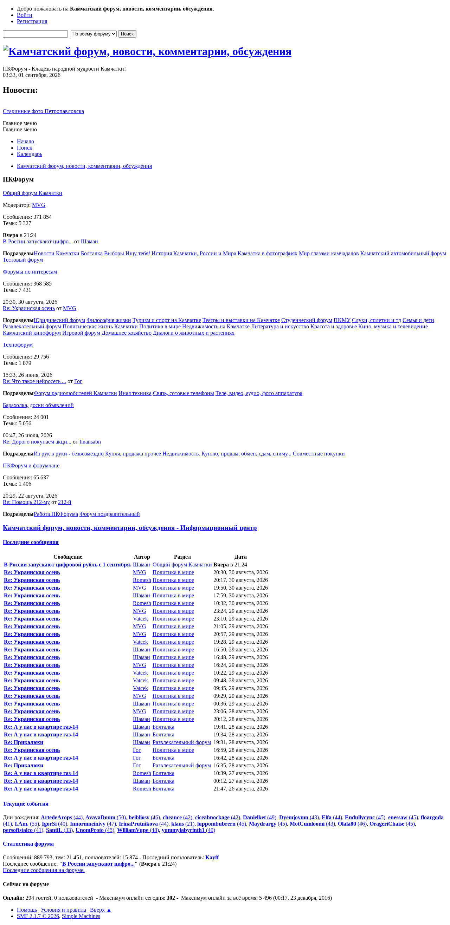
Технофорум (18, 345)
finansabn (90, 442)
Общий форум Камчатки (32, 193)
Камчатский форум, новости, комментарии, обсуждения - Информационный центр (130, 527)
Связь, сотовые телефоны (183, 393)
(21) (182, 824)
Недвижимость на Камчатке (216, 326)
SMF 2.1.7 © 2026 (38, 916)
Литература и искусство (280, 326)
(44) (62, 817)
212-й (64, 502)
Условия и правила (63, 910)
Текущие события (26, 804)
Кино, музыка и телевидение (393, 326)
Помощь (27, 910)
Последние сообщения (31, 542)
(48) (138, 830)
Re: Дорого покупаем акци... (37, 442)
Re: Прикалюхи (23, 742)
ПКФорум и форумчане (31, 465)
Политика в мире (160, 326)
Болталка (92, 253)
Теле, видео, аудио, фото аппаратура (259, 393)
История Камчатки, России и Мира (194, 253)
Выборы (115, 253)
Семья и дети (418, 320)
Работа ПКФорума (56, 514)
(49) (259, 817)
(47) (93, 824)
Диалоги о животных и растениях (193, 333)
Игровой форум (81, 333)
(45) (365, 817)
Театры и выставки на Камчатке (241, 320)
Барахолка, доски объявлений (38, 405)
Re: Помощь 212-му (26, 502)
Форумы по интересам (30, 272)
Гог (78, 381)
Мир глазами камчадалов (329, 253)
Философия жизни (108, 320)
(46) (144, 817)
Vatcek (140, 619)
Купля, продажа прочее (133, 454)
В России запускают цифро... (38, 241)
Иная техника (135, 393)
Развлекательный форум (32, 326)
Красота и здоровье (333, 326)
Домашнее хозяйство (127, 333)
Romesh (142, 580)
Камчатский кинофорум (32, 333)
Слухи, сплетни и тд (376, 320)
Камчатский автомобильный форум (403, 253)
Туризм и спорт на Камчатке (167, 320)
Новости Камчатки (56, 253)
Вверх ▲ (101, 910)
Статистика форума (28, 844)
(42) (177, 817)
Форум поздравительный (109, 514)
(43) (299, 817)
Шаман (89, 241)
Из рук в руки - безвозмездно (69, 454)
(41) (23, 830)
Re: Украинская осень (29, 308)
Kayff (212, 857)
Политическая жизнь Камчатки (100, 326)
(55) (27, 824)
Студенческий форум (306, 320)
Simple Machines (81, 916)
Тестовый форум (23, 260)
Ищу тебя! (138, 253)
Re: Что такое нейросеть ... (34, 381)
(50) (105, 817)
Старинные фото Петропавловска (43, 111)
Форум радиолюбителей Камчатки (75, 393)
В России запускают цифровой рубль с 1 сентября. (67, 565)
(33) (59, 830)
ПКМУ (342, 320)
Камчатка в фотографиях (267, 253)
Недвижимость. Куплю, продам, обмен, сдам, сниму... (226, 454)
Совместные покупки (319, 454)
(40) (54, 824)
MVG (38, 205)
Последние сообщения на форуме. (44, 870)
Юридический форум (59, 320)
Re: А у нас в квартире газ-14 (41, 727)
